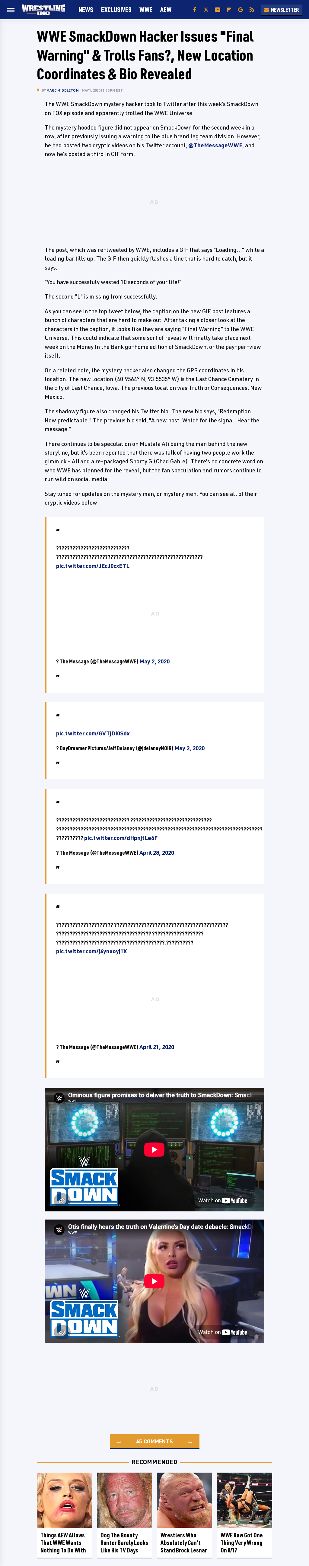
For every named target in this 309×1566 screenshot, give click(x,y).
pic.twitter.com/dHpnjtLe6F (121, 837)
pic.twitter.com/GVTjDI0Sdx (92, 733)
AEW (165, 9)
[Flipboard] (229, 9)
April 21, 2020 (156, 1047)
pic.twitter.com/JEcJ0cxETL (92, 565)
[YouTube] (217, 9)
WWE (145, 9)
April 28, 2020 (156, 852)
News (85, 9)
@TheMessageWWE (215, 145)
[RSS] (252, 9)
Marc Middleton (62, 90)
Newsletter (285, 9)
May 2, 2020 (154, 661)
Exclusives (116, 9)
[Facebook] (194, 9)
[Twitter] (206, 9)
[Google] (240, 9)
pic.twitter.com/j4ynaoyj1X (91, 951)
